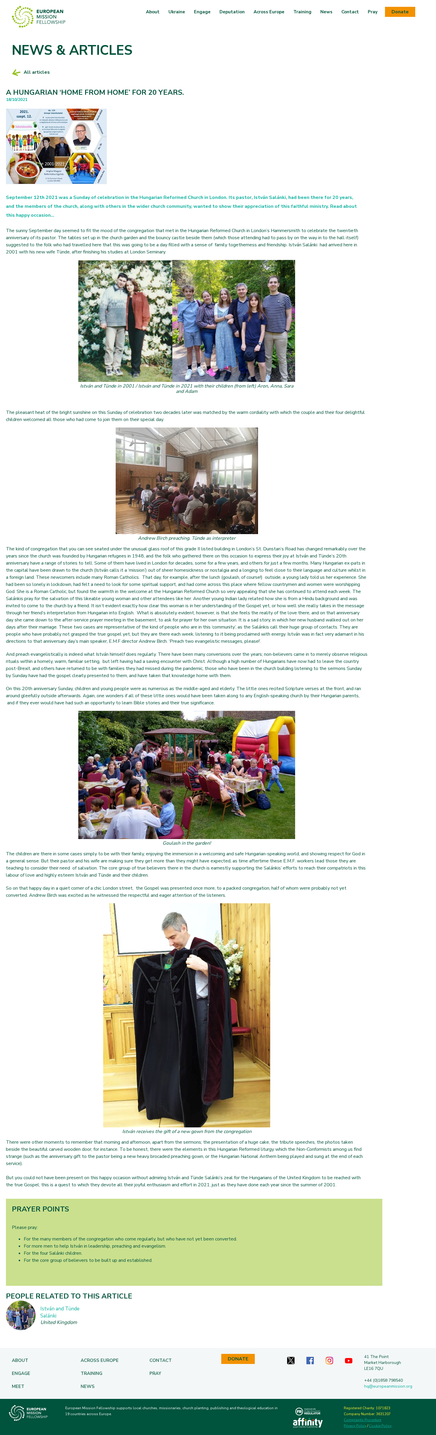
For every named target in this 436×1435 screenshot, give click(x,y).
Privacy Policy (355, 1425)
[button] (177, 12)
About (153, 12)
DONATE (238, 1359)
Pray (373, 12)
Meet (18, 1386)
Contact (350, 12)
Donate (400, 12)
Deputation (232, 12)
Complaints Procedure (362, 1420)
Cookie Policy (380, 1425)
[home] (38, 17)
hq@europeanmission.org (388, 1386)
